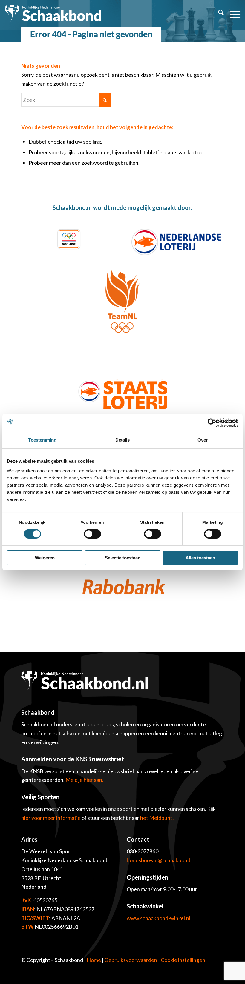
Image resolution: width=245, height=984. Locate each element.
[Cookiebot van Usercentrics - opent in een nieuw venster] (212, 422)
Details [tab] (122, 439)
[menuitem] (218, 13)
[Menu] (232, 13)
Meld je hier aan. (84, 780)
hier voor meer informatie (51, 817)
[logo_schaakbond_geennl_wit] (53, 13)
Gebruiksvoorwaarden (131, 960)
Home (94, 960)
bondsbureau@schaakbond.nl (161, 860)
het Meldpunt (156, 817)
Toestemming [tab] (42, 439)
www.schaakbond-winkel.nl (158, 918)
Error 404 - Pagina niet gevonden (91, 34)
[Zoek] (218, 13)
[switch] (92, 534)
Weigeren (45, 557)
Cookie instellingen (183, 960)
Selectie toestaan (122, 557)
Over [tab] (202, 439)
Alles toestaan (200, 557)
